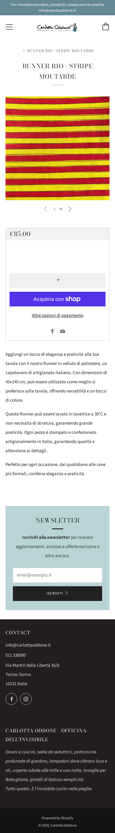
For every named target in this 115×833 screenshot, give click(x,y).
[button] (54, 209)
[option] (57, 148)
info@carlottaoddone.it (28, 645)
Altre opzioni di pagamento (57, 315)
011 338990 (16, 655)
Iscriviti (55, 593)
